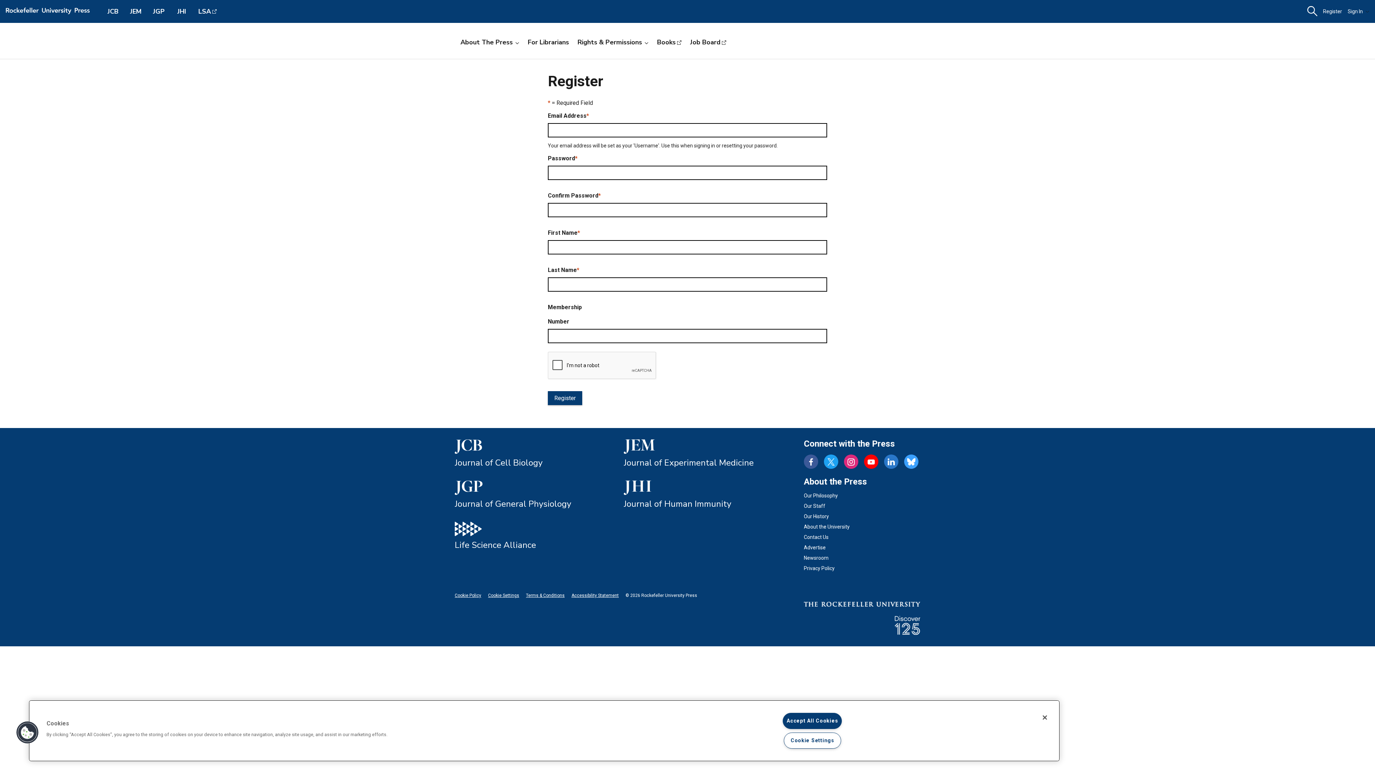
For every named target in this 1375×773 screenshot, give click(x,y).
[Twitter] (831, 461)
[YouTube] (871, 461)
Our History (816, 516)
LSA (204, 11)
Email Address (568, 115)
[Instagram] (851, 461)
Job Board (705, 42)
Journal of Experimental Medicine (689, 462)
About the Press (486, 42)
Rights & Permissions (610, 42)
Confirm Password (574, 195)
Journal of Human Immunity (677, 504)
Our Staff (814, 506)
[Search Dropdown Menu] (1312, 11)
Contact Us (816, 537)
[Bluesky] (911, 461)
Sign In (1355, 11)
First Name (564, 232)
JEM (135, 11)
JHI (181, 11)
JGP (159, 11)
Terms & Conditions (545, 595)
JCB (113, 11)
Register (1332, 11)
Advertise (815, 547)
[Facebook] (811, 461)
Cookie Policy (468, 595)
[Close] (1045, 717)
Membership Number (565, 314)
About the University (827, 527)
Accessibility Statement (595, 595)
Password (563, 158)
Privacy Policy (819, 568)
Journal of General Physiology (513, 504)
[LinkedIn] (891, 461)
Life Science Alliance (495, 545)
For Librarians (548, 42)
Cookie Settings (503, 595)
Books (666, 42)
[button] (27, 732)
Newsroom (816, 558)
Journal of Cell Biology (498, 462)
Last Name (563, 270)
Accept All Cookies (812, 721)
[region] (544, 731)
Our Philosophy (821, 496)
